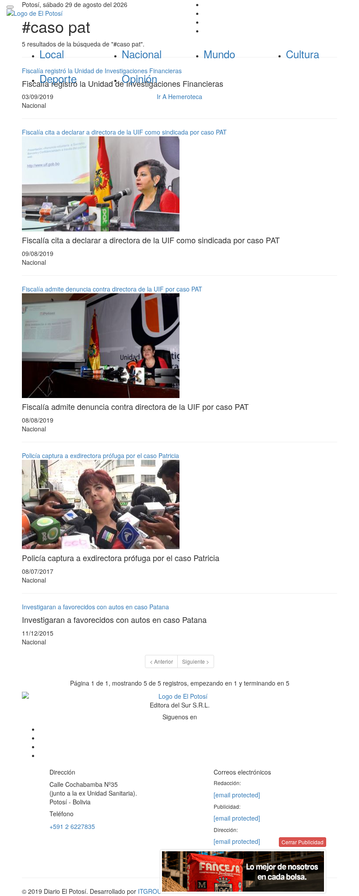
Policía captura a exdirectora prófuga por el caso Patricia (100, 455)
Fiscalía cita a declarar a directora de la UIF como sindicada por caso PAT (124, 132)
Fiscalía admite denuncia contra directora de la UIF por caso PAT (112, 288)
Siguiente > (195, 661)
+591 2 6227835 (72, 826)
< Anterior (161, 661)
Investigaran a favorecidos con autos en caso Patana (95, 606)
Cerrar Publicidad (303, 842)
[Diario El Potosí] (90, 13)
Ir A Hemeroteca (179, 96)
